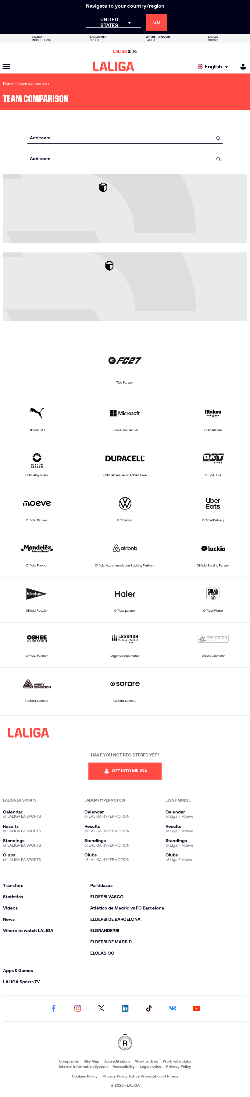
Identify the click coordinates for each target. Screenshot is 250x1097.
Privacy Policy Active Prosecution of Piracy (140, 1076)
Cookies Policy (85, 1076)
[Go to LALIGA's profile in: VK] (172, 1008)
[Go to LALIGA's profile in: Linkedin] (125, 1008)
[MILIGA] (241, 67)
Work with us (146, 1061)
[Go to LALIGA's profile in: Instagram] (77, 1008)
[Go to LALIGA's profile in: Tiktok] (148, 1008)
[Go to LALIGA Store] (125, 51)
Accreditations (117, 1061)
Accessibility (123, 1066)
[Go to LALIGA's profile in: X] (101, 1008)
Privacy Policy (178, 1066)
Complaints (69, 1061)
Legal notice (150, 1066)
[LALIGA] (113, 66)
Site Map (91, 1061)
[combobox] (125, 138)
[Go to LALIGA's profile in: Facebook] (53, 1008)
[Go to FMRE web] (125, 1042)
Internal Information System (83, 1066)
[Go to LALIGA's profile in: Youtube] (196, 1008)
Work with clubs (177, 1061)
